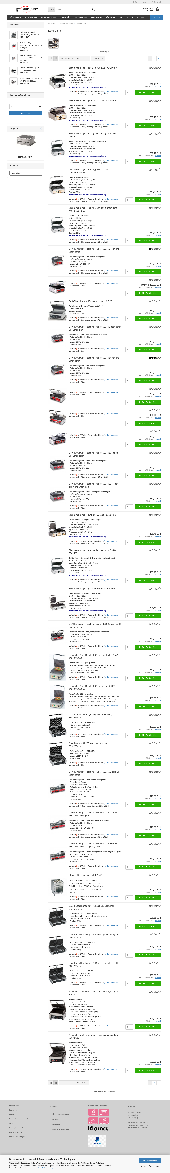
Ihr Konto (55, 1119)
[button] (135, 2)
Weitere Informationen (150, 1166)
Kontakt (12, 1114)
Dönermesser (31, 17)
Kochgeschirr (81, 17)
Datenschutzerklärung (44, 1168)
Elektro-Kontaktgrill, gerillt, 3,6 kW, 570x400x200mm (93, 588)
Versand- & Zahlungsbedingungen (22, 1119)
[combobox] (67, 58)
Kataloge (156, 17)
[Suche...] (93, 9)
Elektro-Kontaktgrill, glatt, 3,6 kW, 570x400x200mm (92, 515)
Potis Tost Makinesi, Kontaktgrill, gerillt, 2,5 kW (90, 301)
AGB (11, 1123)
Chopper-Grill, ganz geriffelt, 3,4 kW (85, 875)
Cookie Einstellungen (17, 1137)
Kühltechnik (96, 17)
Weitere (140, 17)
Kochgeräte (65, 17)
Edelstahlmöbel (48, 17)
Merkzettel (157, 2)
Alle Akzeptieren (150, 1161)
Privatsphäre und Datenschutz (20, 1128)
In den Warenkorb (148, 93)
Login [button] (144, 2)
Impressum (13, 1110)
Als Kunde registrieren (60, 1114)
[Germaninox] (26, 9)
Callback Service (15, 1132)
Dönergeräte (15, 17)
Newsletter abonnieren (60, 1129)
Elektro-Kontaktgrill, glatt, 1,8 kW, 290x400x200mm (92, 101)
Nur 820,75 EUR (25, 157)
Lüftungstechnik (114, 17)
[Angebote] (41, 128)
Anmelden (26, 113)
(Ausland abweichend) (112, 92)
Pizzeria (129, 17)
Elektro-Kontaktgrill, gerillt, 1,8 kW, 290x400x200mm (93, 68)
